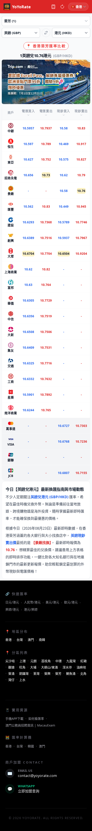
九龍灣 (71, 661)
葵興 (47, 673)
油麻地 (81, 667)
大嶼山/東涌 (49, 667)
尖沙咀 (10, 661)
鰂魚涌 (70, 673)
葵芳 (58, 673)
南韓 (42, 639)
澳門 (31, 639)
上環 (22, 661)
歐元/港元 (71, 602)
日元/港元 (12, 602)
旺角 (22, 667)
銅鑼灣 (24, 673)
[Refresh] (62, 7)
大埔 (33, 667)
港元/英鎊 (31, 609)
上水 (22, 680)
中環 (58, 661)
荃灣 (36, 673)
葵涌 (11, 673)
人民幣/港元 (32, 602)
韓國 (31, 746)
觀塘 (11, 667)
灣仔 (11, 680)
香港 (8, 639)
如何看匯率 (36, 718)
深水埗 (67, 667)
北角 (83, 673)
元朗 (33, 661)
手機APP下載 (14, 718)
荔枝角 (46, 661)
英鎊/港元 (12, 609)
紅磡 (83, 661)
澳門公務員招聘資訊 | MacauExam (30, 725)
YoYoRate (21, 6)
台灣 (20, 639)
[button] (37, 100)
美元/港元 (52, 602)
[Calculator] (53, 7)
